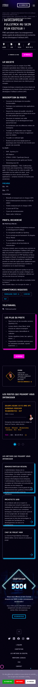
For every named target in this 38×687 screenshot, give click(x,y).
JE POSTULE (27, 55)
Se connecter (23, 5)
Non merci (19, 682)
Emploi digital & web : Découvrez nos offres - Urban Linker (18, 16)
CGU (19, 662)
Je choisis (30, 682)
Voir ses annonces (24, 382)
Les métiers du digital (19, 654)
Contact (19, 666)
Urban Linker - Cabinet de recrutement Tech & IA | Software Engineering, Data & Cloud (18, 13)
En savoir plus (19, 616)
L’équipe (19, 645)
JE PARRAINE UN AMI (13, 55)
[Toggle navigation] (34, 5)
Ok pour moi (8, 682)
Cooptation (19, 649)
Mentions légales (19, 658)
